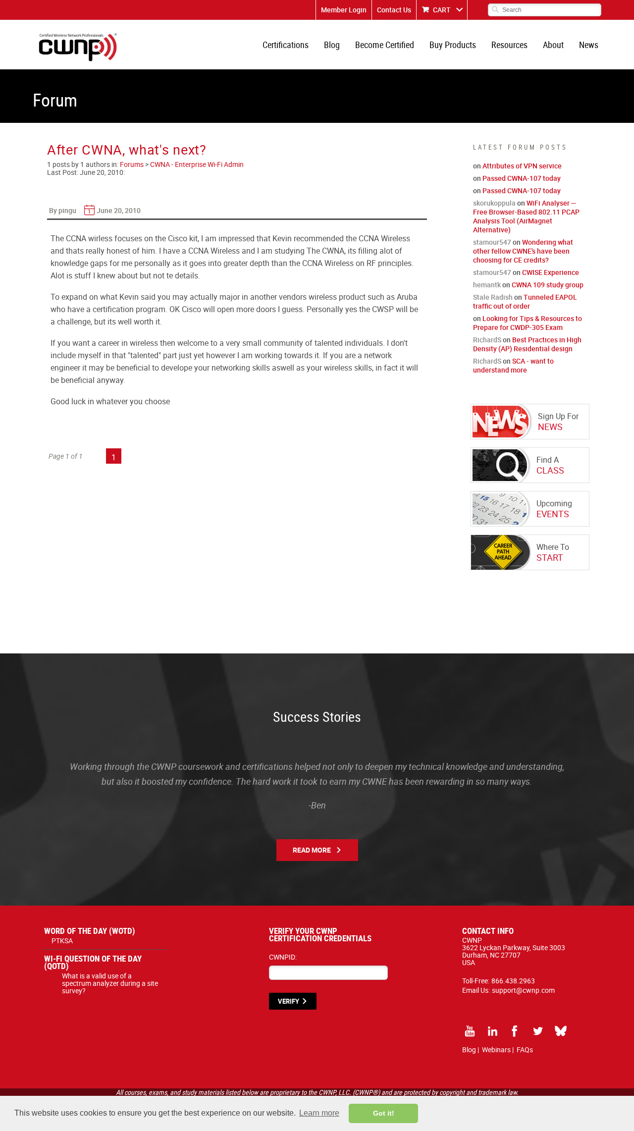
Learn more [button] (319, 1113)
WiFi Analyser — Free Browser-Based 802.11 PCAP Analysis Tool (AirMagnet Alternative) (526, 216)
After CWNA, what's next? (127, 149)
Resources (509, 45)
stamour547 (492, 242)
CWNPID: (283, 957)
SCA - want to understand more (513, 365)
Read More (312, 850)
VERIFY (288, 1001)
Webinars (496, 1049)
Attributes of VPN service (522, 165)
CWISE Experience (550, 272)
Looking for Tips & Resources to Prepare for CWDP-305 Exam (527, 323)
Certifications (286, 45)
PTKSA (62, 940)
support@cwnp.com (523, 990)
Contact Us (394, 9)
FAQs (525, 1049)
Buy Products (452, 45)
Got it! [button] (383, 1113)
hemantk (487, 284)
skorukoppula (494, 203)
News (588, 45)
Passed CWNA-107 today (521, 178)
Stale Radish (493, 297)
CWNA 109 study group (547, 284)
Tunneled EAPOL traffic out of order (525, 301)
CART (442, 9)
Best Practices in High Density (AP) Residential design (527, 344)
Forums (132, 164)
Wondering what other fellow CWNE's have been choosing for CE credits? (523, 251)
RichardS (487, 339)
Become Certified (384, 45)
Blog (332, 45)
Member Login (344, 9)
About (553, 45)
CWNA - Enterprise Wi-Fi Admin (197, 164)
